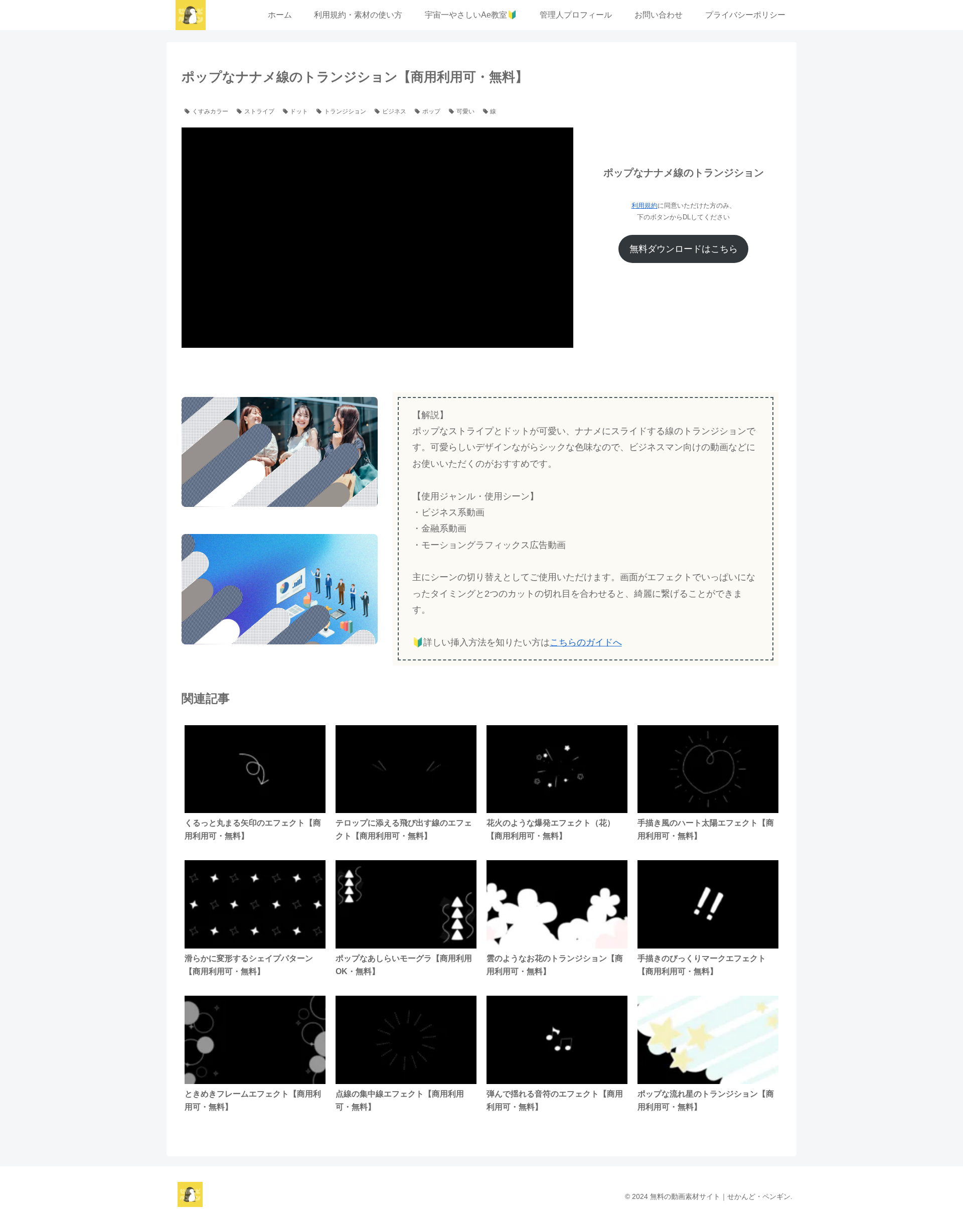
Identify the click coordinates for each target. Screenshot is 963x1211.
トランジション (345, 111)
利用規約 (644, 205)
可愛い (465, 111)
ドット (299, 111)
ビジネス (394, 111)
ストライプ (259, 111)
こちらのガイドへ (586, 642)
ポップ (431, 111)
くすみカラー (210, 111)
